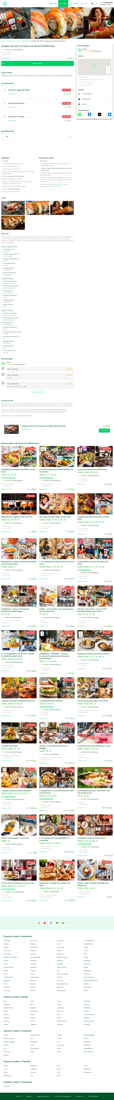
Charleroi (6, 1021)
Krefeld (59, 1038)
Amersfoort (7, 951)
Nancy (59, 1069)
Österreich (7, 1086)
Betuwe (6, 971)
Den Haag (7, 990)
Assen (5, 964)
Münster (86, 1038)
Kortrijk (32, 1021)
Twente (86, 951)
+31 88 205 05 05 (61, 184)
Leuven (59, 1001)
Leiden (59, 951)
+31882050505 (93, 1096)
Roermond (60, 981)
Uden (85, 954)
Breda (5, 974)
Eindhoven (33, 961)
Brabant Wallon (8, 1008)
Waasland (87, 1018)
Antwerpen (7, 1004)
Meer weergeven (37, 392)
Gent (31, 1004)
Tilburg (86, 947)
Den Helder (33, 941)
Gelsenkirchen (34, 1048)
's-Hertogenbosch (89, 941)
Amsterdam (7, 954)
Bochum (6, 1045)
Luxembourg (61, 1008)
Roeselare (87, 1004)
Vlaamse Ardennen (89, 1014)
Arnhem (6, 961)
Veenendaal (87, 964)
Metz (58, 1066)
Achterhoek (7, 941)
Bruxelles (6, 1018)
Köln (58, 1042)
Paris (58, 1072)
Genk (31, 1001)
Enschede (33, 964)
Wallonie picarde (89, 1021)
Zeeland (86, 984)
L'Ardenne (33, 1024)
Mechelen (60, 1011)
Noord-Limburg (61, 967)
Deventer (33, 944)
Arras (5, 1069)
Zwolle (86, 990)
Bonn (5, 1048)
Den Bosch (7, 987)
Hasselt (32, 1014)
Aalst (5, 1001)
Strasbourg (87, 1069)
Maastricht (60, 954)
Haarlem (32, 984)
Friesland (33, 971)
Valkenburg (87, 961)
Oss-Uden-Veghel (62, 974)
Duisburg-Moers (35, 1035)
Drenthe (32, 954)
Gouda (32, 974)
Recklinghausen (88, 1048)
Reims (59, 1076)
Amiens (6, 1066)
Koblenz (59, 1035)
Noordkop (60, 964)
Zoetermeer (87, 987)
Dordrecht (33, 951)
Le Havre (33, 1072)
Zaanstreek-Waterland (90, 981)
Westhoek (87, 1024)
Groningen (33, 981)
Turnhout (86, 1011)
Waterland (87, 974)
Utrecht (86, 957)
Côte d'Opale (7, 1076)
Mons (58, 1014)
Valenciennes (88, 1072)
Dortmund (7, 1052)
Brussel (6, 1014)
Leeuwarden (61, 947)
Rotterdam (60, 987)
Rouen (86, 1066)
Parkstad (59, 977)
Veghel (86, 967)
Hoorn (59, 944)
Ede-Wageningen (35, 957)
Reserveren (104, 431)
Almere (6, 947)
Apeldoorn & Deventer (10, 957)
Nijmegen (60, 961)
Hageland (33, 1008)
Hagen (32, 1052)
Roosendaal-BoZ (62, 984)
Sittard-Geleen (88, 944)
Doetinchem (34, 947)
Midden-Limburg (62, 957)
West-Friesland (88, 977)
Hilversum (60, 941)
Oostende (60, 1024)
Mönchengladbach (89, 1035)
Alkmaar (6, 944)
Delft (5, 984)
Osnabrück (87, 1045)
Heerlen (32, 987)
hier (6, 176)
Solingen (6, 1055)
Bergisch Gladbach (9, 1042)
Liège (58, 1004)
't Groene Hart (34, 977)
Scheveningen (61, 990)
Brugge (6, 1011)
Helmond (33, 990)
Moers (59, 1048)
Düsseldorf (33, 1042)
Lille (31, 1076)
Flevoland (33, 967)
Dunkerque (33, 1066)
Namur (59, 1018)
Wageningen (87, 971)
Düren (32, 1038)
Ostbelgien (87, 1001)
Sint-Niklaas (87, 1008)
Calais (5, 1072)
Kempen (32, 1018)
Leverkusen (60, 1045)
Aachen (6, 1035)
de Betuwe (7, 981)
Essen (32, 1045)
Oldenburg (87, 1042)
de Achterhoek (8, 977)
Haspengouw (34, 1011)
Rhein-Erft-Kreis (89, 1052)
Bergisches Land (9, 1038)
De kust (6, 1024)
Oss (58, 971)
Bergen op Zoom (9, 967)
